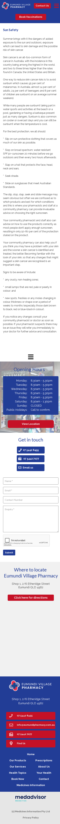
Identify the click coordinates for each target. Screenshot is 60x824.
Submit (9, 552)
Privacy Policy (31, 817)
